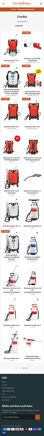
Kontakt (4, 385)
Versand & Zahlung (8, 391)
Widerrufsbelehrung (8, 388)
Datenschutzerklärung (9, 397)
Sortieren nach (22, 21)
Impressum (5, 400)
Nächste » (25, 368)
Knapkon (8, 426)
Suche (4, 382)
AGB (3, 394)
